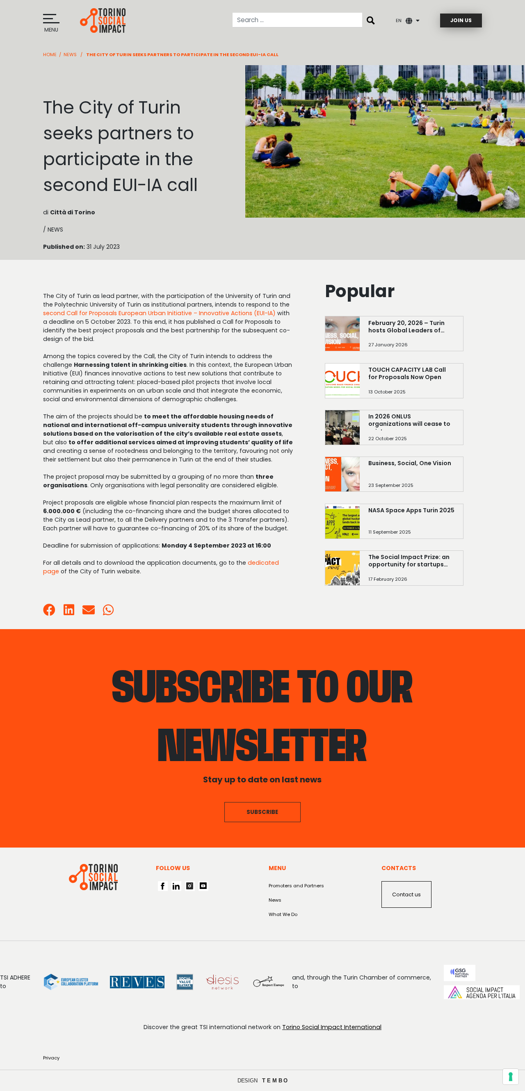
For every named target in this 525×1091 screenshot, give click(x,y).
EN (399, 20)
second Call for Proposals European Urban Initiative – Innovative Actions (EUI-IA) (159, 313)
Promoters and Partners (296, 885)
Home (50, 54)
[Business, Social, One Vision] (411, 477)
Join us (461, 20)
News (70, 54)
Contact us (406, 894)
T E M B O (275, 1080)
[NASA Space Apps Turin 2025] (411, 524)
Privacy (51, 1058)
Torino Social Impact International (331, 1027)
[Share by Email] (88, 612)
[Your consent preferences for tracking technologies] (510, 1076)
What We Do (283, 914)
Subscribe (262, 812)
